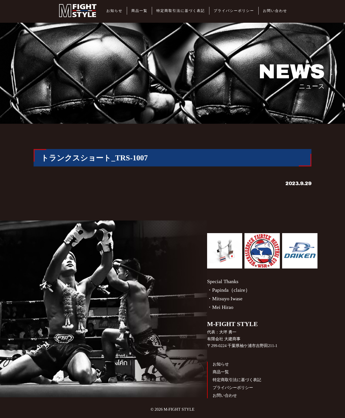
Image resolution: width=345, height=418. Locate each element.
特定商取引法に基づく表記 (180, 11)
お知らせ (114, 11)
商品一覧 (139, 11)
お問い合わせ (275, 11)
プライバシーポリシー (234, 11)
